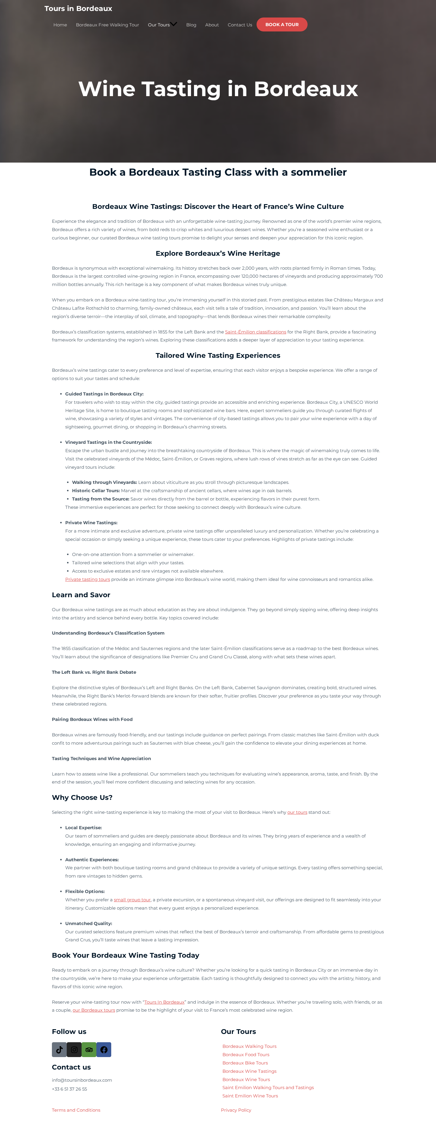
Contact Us (240, 25)
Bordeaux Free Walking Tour (107, 25)
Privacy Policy (236, 1110)
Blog (191, 25)
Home (60, 25)
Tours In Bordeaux (164, 1002)
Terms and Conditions (76, 1110)
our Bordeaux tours (94, 1010)
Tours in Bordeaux (78, 8)
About (212, 25)
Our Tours (159, 25)
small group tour (132, 899)
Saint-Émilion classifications (255, 332)
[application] (173, 25)
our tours (297, 812)
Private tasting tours (87, 579)
